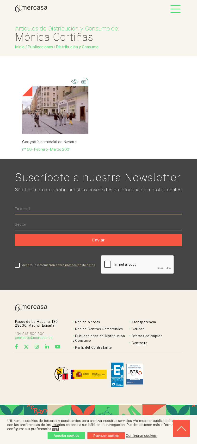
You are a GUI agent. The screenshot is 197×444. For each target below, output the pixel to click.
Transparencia (144, 322)
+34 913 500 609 (30, 334)
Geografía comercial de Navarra (49, 142)
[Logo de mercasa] (62, 374)
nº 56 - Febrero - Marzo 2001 (46, 149)
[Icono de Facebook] (16, 347)
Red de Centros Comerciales (99, 329)
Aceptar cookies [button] (66, 436)
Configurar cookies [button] (141, 435)
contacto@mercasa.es (33, 338)
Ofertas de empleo (147, 336)
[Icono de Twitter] (26, 347)
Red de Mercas (87, 322)
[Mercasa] (31, 11)
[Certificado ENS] (134, 374)
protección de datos (80, 265)
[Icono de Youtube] (58, 347)
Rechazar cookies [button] (106, 436)
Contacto (140, 343)
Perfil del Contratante (93, 347)
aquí (55, 429)
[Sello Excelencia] (117, 375)
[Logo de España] (89, 375)
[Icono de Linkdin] (47, 347)
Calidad (138, 329)
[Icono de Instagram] (37, 347)
